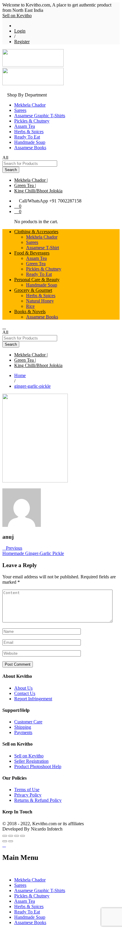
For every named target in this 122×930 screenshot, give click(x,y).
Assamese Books (30, 147)
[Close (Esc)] (4, 836)
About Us (23, 688)
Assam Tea (24, 126)
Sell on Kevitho (17, 15)
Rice (30, 306)
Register (22, 41)
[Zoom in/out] (22, 836)
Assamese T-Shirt (42, 247)
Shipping (22, 727)
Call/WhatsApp (33, 200)
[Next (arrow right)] (10, 841)
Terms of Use (26, 789)
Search (11, 170)
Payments (23, 732)
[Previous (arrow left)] (4, 841)
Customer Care (28, 721)
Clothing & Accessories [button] (36, 231)
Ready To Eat (27, 136)
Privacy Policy (27, 794)
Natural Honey (40, 300)
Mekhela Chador (30, 104)
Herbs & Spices (29, 131)
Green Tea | (25, 185)
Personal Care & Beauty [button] (37, 279)
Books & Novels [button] (30, 311)
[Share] (10, 836)
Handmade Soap (29, 142)
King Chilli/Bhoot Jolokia (38, 190)
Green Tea (36, 263)
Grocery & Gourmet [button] (33, 290)
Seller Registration (31, 761)
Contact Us (24, 693)
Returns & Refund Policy (38, 800)
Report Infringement (33, 698)
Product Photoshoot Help (37, 766)
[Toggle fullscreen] (16, 836)
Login (19, 30)
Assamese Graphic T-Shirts (39, 115)
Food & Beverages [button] (31, 252)
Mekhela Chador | (31, 180)
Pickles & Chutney (31, 120)
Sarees (20, 110)
